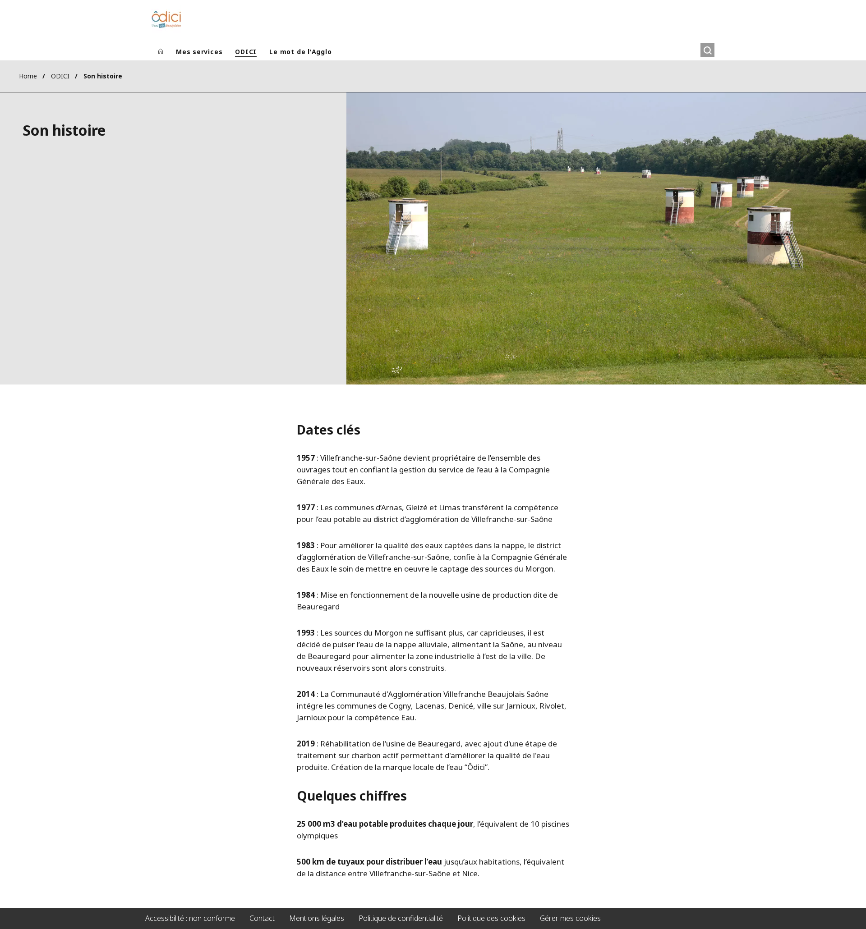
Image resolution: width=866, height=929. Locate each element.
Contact (262, 918)
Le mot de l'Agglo (300, 51)
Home (28, 76)
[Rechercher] (707, 50)
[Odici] (166, 19)
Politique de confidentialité (401, 918)
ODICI (246, 51)
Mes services (199, 51)
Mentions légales (316, 918)
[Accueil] (161, 51)
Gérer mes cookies (570, 918)
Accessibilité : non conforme (190, 918)
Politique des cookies (491, 918)
